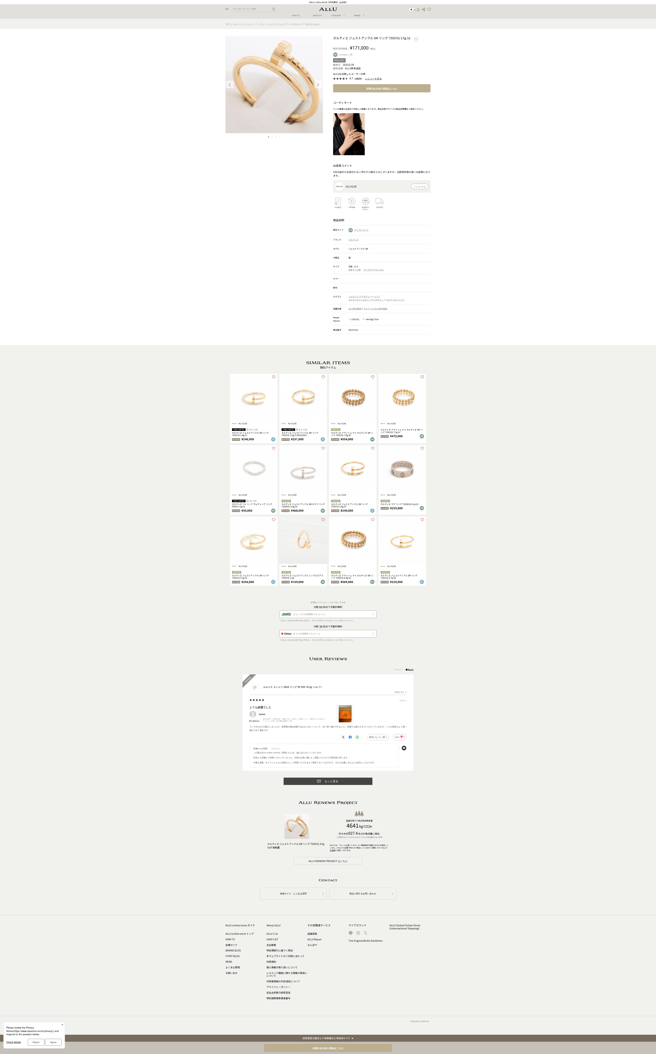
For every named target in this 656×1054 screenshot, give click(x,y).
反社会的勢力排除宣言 (278, 992)
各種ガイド (231, 945)
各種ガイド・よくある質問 (293, 893)
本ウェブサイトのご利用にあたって (285, 956)
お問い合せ (231, 973)
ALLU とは (272, 933)
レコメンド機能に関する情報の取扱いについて (286, 974)
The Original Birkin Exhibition (365, 940)
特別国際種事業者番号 (278, 998)
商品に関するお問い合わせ (362, 893)
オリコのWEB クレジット (307, 633)
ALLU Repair (315, 939)
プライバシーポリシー (278, 987)
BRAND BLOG (233, 950)
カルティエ (238, 24)
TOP (228, 24)
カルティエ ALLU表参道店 (375, 308)
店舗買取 (312, 933)
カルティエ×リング (395, 299)
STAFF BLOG (233, 956)
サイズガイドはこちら (373, 269)
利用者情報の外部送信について (283, 981)
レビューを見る (373, 78)
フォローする (420, 187)
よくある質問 (233, 967)
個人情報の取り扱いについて (282, 967)
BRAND (357, 15)
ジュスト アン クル (255, 24)
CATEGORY (336, 15)
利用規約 (271, 961)
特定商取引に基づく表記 (279, 950)
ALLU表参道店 (354, 308)
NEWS (229, 961)
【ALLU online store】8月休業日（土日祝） (328, 2)
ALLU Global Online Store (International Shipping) (405, 927)
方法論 (332, 850)
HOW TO (296, 15)
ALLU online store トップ (240, 933)
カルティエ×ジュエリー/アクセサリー (366, 299)
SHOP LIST (317, 15)
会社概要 (271, 945)
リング (377, 296)
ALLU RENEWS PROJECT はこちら (328, 861)
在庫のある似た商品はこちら (381, 88)
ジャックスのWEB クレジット (309, 614)
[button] (429, 9)
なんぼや (312, 945)
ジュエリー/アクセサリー (360, 296)
